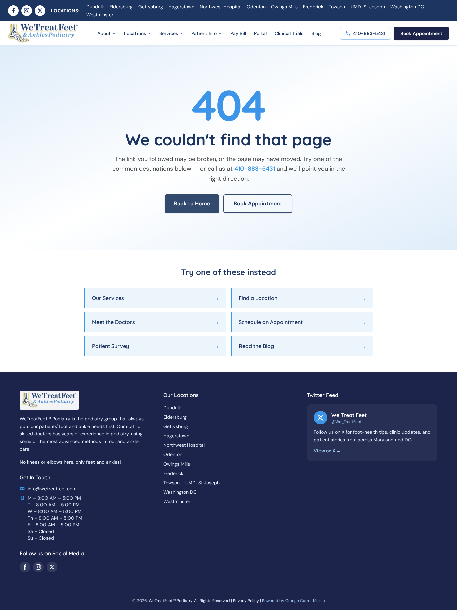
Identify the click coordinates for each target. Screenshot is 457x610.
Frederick (313, 7)
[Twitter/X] (40, 10)
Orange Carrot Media (305, 600)
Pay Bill (238, 33)
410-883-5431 (254, 169)
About (104, 33)
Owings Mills (284, 7)
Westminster (99, 15)
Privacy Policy (246, 600)
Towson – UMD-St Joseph (357, 7)
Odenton (256, 7)
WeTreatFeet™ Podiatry (170, 600)
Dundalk (95, 7)
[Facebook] (13, 10)
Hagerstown (181, 7)
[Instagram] (26, 10)
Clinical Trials (289, 33)
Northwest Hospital (220, 7)
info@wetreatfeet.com (52, 489)
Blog (316, 33)
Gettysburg (150, 7)
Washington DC (407, 7)
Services (168, 33)
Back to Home (192, 203)
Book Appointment (421, 33)
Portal (260, 33)
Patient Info (204, 33)
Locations (135, 33)
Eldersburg (121, 7)
